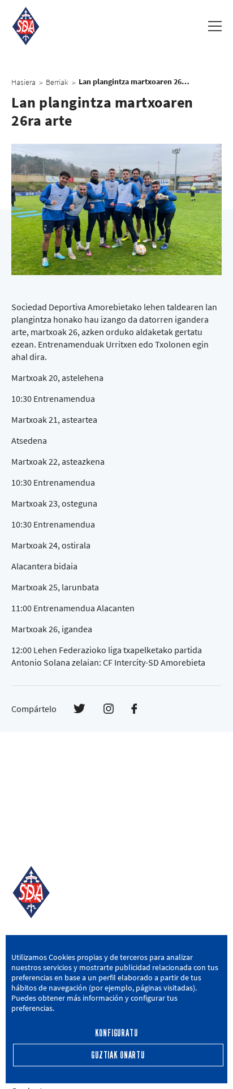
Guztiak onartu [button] (118, 1055)
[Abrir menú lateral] (215, 26)
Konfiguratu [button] (116, 1033)
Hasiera (23, 82)
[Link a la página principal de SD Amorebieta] (25, 26)
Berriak (57, 82)
